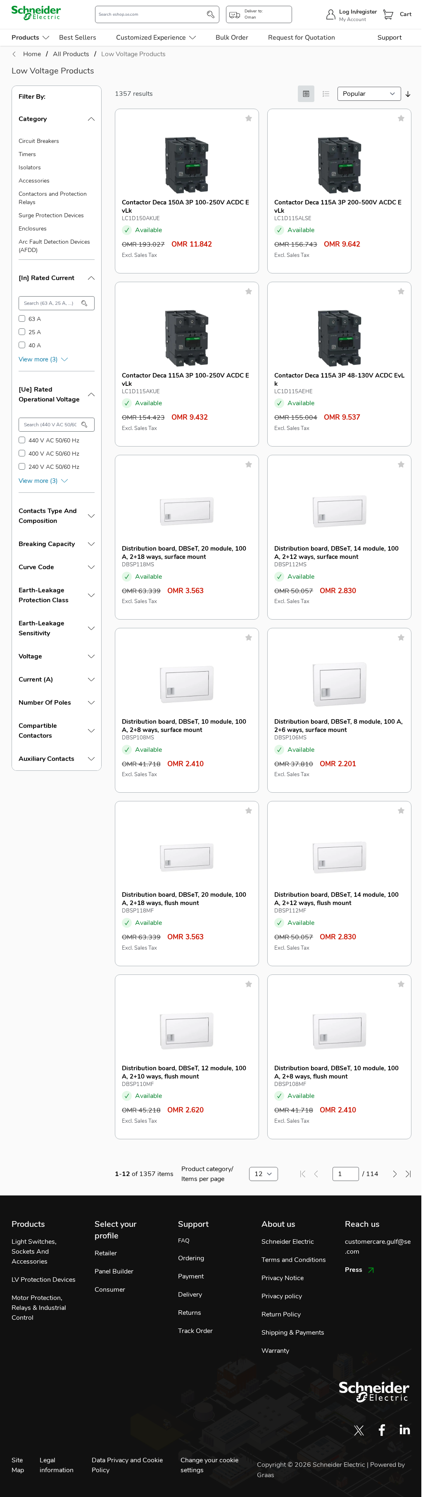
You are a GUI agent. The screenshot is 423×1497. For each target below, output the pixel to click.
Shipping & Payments (292, 1332)
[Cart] (388, 14)
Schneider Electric (287, 1241)
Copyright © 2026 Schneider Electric (312, 1464)
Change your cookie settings (209, 1465)
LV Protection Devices (44, 1279)
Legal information (57, 1465)
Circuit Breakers (39, 141)
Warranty (275, 1350)
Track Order (195, 1330)
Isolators (30, 167)
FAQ (184, 1241)
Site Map (18, 1465)
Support (390, 37)
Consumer (110, 1289)
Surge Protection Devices (51, 215)
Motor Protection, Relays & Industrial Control (39, 1307)
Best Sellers (77, 37)
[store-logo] (36, 13)
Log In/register (358, 12)
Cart (405, 14)
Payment (191, 1276)
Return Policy (281, 1314)
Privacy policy (281, 1296)
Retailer (106, 1253)
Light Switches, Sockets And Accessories (34, 1251)
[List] (326, 93)
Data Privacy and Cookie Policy (127, 1465)
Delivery (190, 1294)
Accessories (34, 181)
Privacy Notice (282, 1278)
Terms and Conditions (293, 1259)
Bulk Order (232, 37)
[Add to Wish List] (248, 118)
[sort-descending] (407, 93)
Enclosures (33, 229)
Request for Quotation (301, 37)
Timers (27, 154)
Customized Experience (151, 37)
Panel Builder (114, 1271)
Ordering (191, 1258)
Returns (189, 1312)
